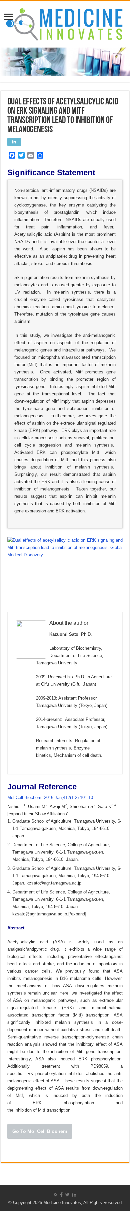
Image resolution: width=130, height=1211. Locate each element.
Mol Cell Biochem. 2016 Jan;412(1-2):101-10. (51, 797)
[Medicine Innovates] (65, 23)
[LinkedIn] (74, 1195)
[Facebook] (61, 1195)
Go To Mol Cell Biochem (39, 1131)
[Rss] (55, 1195)
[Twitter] (67, 1195)
